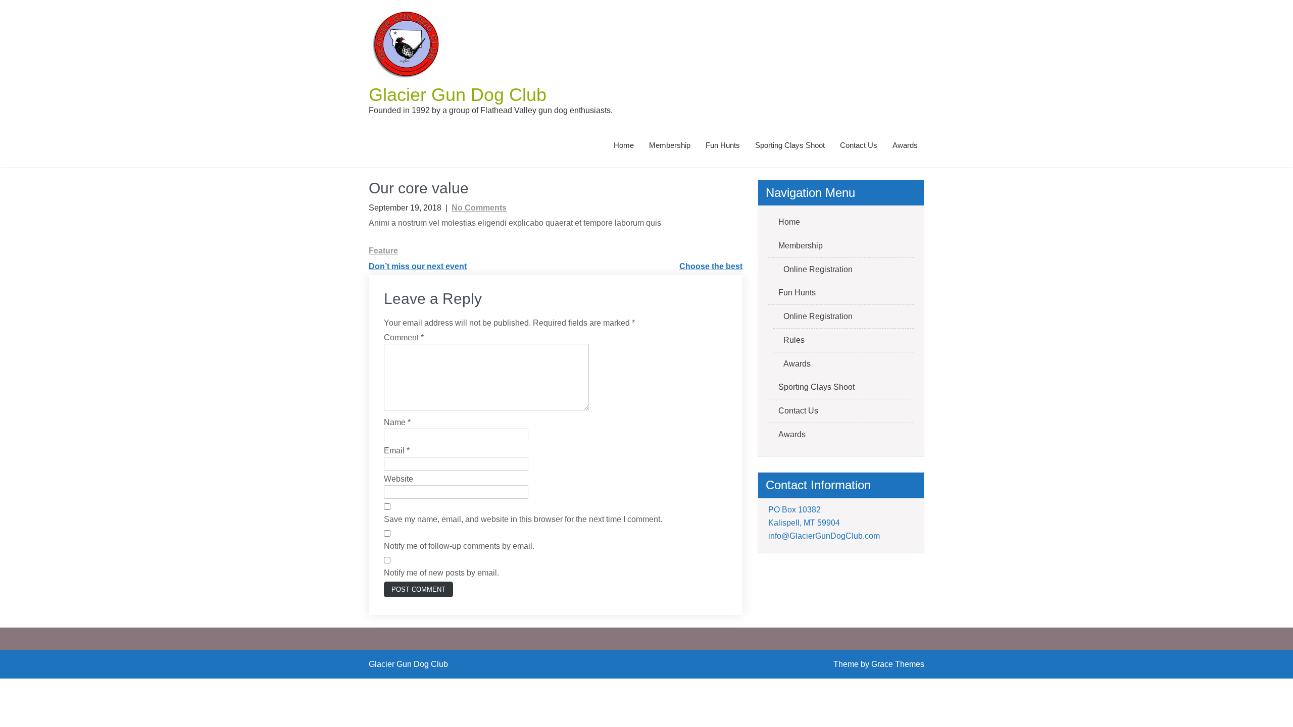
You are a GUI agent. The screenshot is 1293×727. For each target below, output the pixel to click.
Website (398, 479)
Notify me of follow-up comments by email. (459, 546)
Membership (669, 145)
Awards (905, 145)
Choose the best (710, 266)
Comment (404, 337)
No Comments (479, 207)
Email (397, 450)
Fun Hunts (723, 145)
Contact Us (858, 145)
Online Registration (818, 269)
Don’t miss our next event (418, 266)
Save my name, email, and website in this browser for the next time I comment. (523, 519)
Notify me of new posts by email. (441, 572)
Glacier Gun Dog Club (457, 94)
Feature (383, 250)
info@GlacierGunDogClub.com (824, 536)
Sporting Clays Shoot (790, 145)
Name (397, 422)
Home (624, 145)
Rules (794, 340)
